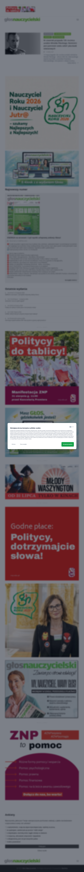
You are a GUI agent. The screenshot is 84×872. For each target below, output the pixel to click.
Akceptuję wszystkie (67, 444)
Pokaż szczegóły (23, 444)
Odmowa (13, 444)
